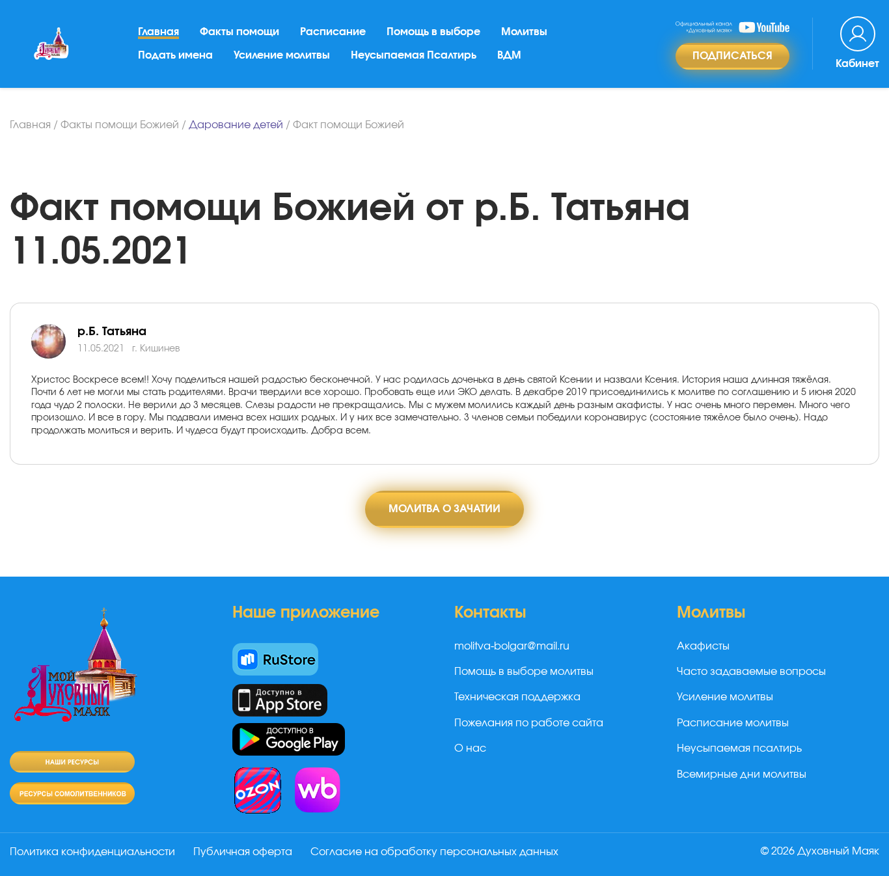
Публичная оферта (242, 852)
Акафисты (703, 646)
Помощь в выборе (433, 32)
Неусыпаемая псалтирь (739, 748)
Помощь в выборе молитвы (524, 671)
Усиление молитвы (282, 55)
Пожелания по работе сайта (528, 723)
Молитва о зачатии (444, 509)
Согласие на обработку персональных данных (434, 852)
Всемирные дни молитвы (741, 774)
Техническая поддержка (517, 697)
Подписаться (732, 56)
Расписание (333, 32)
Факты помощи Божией (120, 125)
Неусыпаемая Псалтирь (413, 55)
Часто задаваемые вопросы (751, 671)
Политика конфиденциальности (92, 852)
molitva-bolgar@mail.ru (511, 646)
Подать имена (175, 55)
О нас (470, 748)
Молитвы (524, 32)
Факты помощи (239, 32)
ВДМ (509, 55)
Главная (158, 32)
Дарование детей (236, 125)
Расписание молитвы (733, 723)
